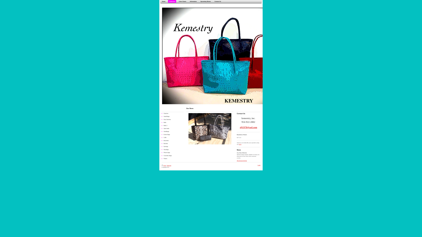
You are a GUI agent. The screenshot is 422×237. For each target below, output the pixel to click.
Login (259, 165)
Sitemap (169, 165)
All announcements (242, 160)
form (240, 144)
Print (165, 165)
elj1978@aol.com (248, 127)
